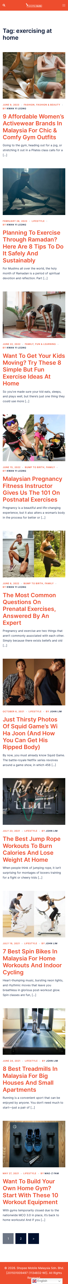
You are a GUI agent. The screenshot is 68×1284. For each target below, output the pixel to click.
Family (29, 344)
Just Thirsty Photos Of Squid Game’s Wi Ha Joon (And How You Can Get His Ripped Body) (30, 733)
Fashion (29, 104)
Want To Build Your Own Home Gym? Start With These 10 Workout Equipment (30, 1192)
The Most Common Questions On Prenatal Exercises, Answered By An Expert (29, 609)
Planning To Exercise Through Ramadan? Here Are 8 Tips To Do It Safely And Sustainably (33, 246)
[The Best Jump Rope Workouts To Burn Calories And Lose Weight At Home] (34, 801)
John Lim (56, 711)
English (42, 1280)
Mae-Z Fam (52, 1173)
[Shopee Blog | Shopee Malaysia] (34, 5)
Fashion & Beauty (48, 104)
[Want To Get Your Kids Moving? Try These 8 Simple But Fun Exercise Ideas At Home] (34, 314)
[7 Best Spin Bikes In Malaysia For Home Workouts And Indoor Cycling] (34, 914)
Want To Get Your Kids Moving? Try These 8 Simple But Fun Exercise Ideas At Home (34, 369)
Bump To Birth (34, 467)
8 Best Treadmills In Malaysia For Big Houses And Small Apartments (30, 1079)
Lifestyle (38, 221)
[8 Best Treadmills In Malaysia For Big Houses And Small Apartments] (34, 1031)
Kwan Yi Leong (16, 108)
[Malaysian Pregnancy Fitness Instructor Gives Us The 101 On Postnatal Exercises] (34, 437)
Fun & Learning (45, 344)
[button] (4, 5)
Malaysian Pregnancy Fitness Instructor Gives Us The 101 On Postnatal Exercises (32, 489)
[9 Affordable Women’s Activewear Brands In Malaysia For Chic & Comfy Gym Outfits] (34, 75)
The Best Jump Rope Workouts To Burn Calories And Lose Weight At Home (32, 849)
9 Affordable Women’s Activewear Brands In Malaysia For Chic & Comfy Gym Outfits (33, 127)
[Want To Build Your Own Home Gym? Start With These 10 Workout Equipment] (34, 1143)
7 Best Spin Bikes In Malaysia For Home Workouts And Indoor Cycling (32, 962)
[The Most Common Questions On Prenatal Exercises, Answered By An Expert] (34, 554)
